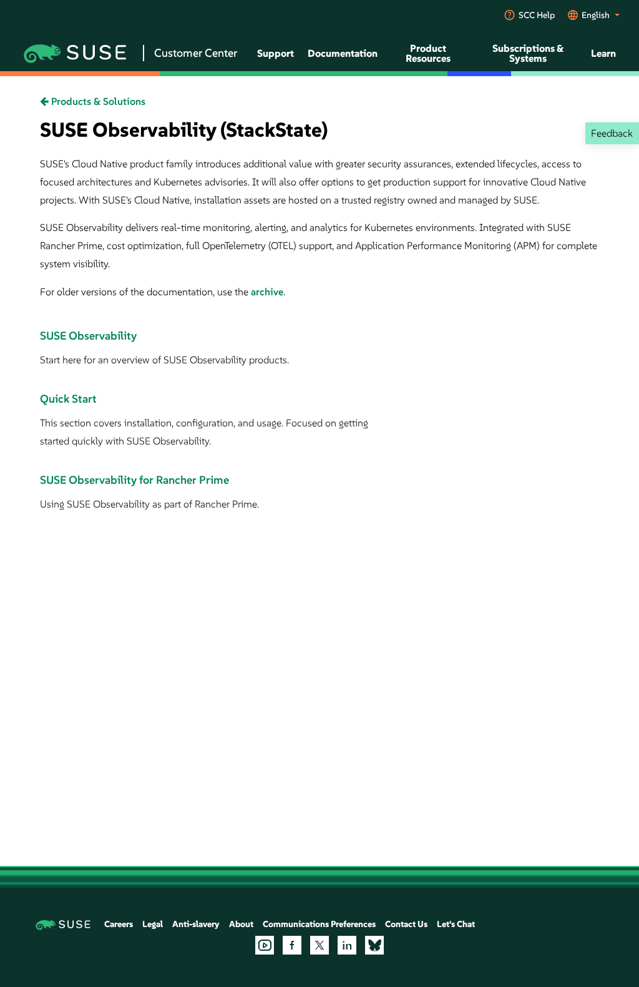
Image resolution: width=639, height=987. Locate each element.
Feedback (612, 133)
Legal (152, 924)
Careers (118, 924)
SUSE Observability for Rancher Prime (134, 480)
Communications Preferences (319, 924)
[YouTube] (264, 945)
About (241, 924)
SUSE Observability (88, 335)
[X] (319, 945)
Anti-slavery (196, 924)
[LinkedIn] (347, 945)
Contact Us (406, 924)
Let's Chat (456, 924)
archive (267, 291)
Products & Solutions (97, 101)
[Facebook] (292, 945)
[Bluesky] (374, 945)
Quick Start (68, 398)
